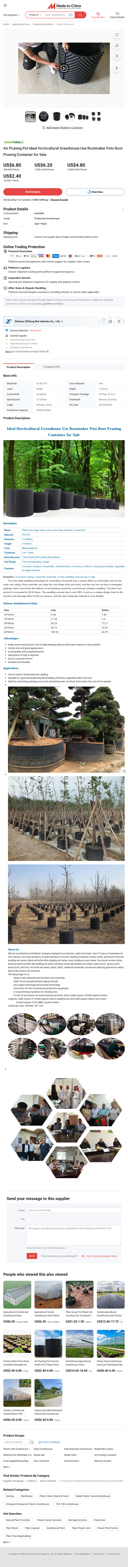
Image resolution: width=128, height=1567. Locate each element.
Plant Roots (12, 1528)
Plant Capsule (32, 1528)
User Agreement (83, 1554)
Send (31, 1255)
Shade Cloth (70, 1454)
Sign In (8, 351)
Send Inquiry (32, 191)
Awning (10, 1496)
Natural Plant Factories (18, 1520)
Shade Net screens (104, 1448)
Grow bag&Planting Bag (15, 1460)
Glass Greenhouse (43, 1448)
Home (6, 24)
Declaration (98, 1554)
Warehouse (26, 1496)
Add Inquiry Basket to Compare (64, 127)
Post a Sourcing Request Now (99, 1256)
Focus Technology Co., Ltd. (42, 1554)
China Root (99, 1520)
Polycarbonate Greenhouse (78, 1448)
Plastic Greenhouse (65, 24)
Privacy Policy (113, 1554)
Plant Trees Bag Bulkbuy (18, 1536)
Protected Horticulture (43, 24)
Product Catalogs (50, 1442)
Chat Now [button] (97, 192)
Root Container (41, 1460)
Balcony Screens (102, 1460)
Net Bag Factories (77, 1520)
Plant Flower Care (81, 1528)
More (6, 1542)
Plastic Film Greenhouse (15, 1448)
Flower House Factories (49, 1520)
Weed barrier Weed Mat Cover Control (18, 1454)
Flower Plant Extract (107, 1528)
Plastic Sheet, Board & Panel (54, 1496)
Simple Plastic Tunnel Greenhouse (93, 1496)
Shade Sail (39, 1454)
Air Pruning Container (105, 1454)
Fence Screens (71, 1460)
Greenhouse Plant (55, 1528)
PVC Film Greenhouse (67, 1504)
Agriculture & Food (20, 24)
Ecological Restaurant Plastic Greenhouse (27, 1504)
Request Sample (59, 199)
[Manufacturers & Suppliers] (64, 5)
